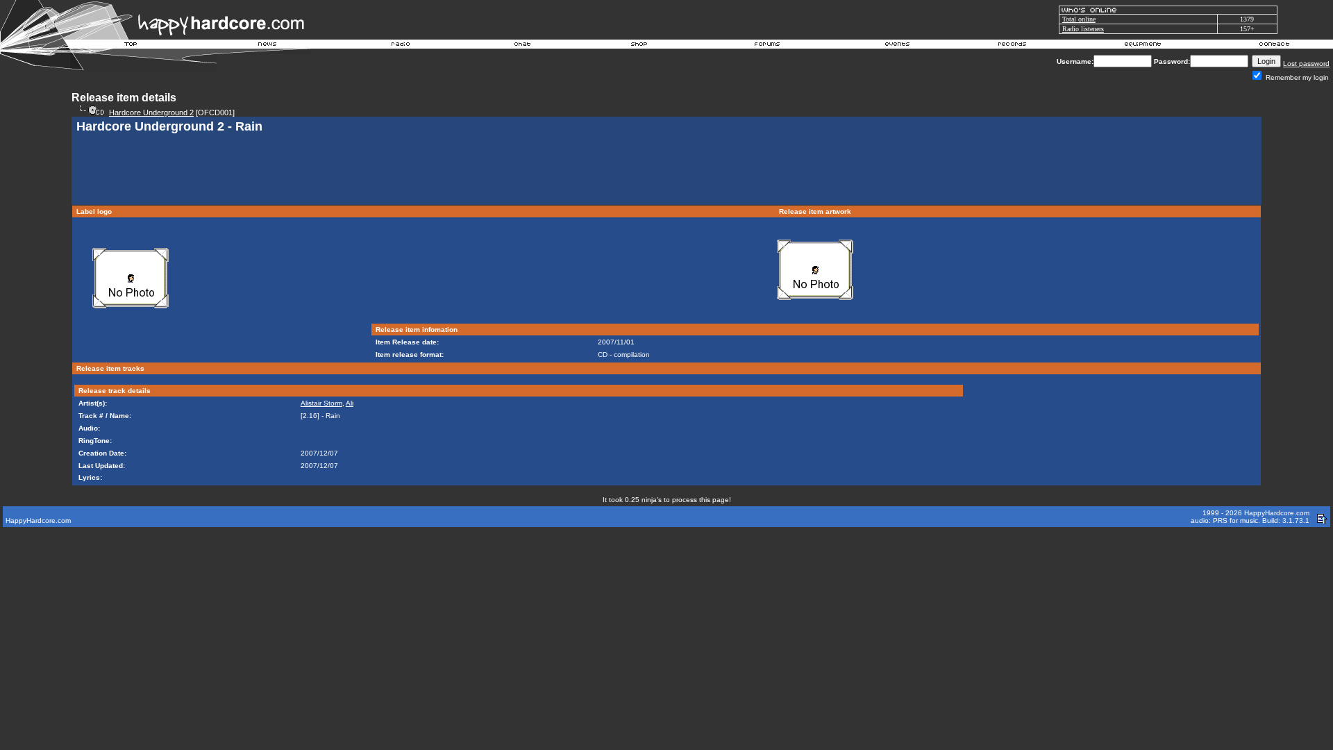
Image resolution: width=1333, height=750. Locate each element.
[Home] (131, 46)
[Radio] (401, 46)
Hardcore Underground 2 (151, 112)
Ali (349, 403)
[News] (266, 46)
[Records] (1012, 46)
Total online (1079, 19)
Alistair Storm (321, 403)
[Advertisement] (666, 171)
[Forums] (767, 46)
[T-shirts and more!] (639, 46)
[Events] (897, 46)
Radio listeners (1083, 29)
